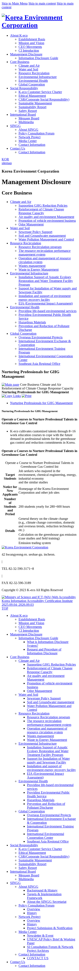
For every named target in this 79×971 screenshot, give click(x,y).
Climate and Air (29, 65)
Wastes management (40, 736)
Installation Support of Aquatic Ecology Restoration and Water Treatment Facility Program (47, 751)
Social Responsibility (24, 88)
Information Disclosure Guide (38, 58)
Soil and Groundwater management (50, 702)
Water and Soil (28, 69)
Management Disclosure (26, 54)
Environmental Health (33, 80)
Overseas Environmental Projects (49, 815)
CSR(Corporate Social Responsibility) (44, 99)
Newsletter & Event (40, 935)
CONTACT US (37, 958)
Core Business (19, 62)
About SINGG (28, 129)
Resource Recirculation (34, 73)
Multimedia (26, 122)
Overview (33, 909)
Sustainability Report (32, 107)
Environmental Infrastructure (38, 77)
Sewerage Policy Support (44, 698)
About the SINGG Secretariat (46, 901)
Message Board (29, 118)
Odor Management (39, 691)
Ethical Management (32, 95)
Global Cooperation (32, 84)
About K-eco (19, 35)
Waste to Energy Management (47, 740)
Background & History (42, 890)
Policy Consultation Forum (36, 133)
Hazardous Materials (40, 800)
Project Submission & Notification (49, 928)
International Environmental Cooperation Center (45, 835)
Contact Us (17, 148)
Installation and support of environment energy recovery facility (51, 768)
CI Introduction (29, 50)
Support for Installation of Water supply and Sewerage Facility (48, 760)
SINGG (15, 126)
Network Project (29, 137)
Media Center (28, 141)
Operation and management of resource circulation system (47, 730)
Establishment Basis (32, 39)
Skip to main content (42, 3)
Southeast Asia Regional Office (48, 841)
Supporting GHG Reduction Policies (51, 664)
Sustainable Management (35, 103)
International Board (23, 114)
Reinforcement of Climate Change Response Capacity (49, 670)
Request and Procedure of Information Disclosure (44, 651)
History (32, 913)
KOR (5, 159)
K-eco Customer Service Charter (40, 92)
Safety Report (28, 111)
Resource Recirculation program (48, 717)
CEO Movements (30, 47)
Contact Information (32, 144)
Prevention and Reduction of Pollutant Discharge (46, 805)
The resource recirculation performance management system (49, 722)
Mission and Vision (31, 43)
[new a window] (39, 604)
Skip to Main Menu (15, 3)
